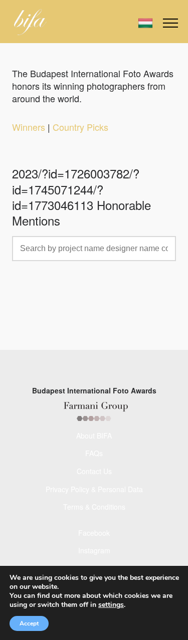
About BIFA (94, 436)
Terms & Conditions (94, 507)
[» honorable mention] (30, 22)
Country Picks (80, 126)
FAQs (94, 453)
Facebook (94, 533)
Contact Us (94, 471)
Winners (28, 126)
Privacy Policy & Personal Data (94, 489)
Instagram (94, 550)
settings (111, 604)
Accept (29, 623)
